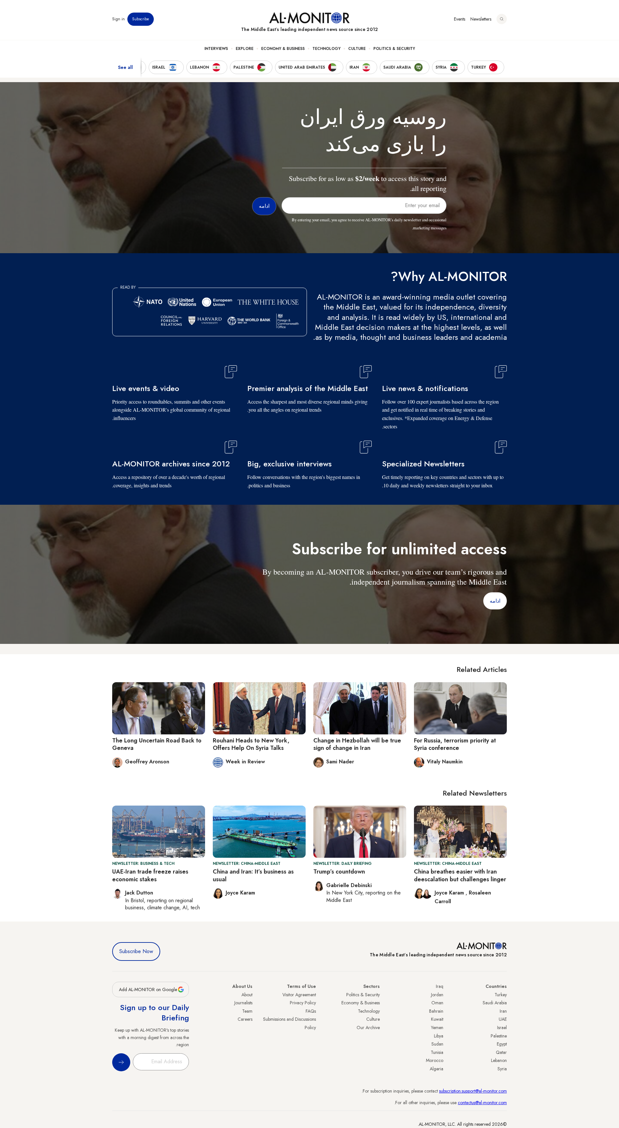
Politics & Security (394, 49)
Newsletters (480, 19)
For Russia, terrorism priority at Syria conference (455, 744)
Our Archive (368, 1027)
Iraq (439, 986)
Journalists (243, 1002)
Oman (437, 1002)
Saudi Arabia (495, 1002)
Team (247, 1011)
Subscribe (140, 19)
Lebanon (499, 1060)
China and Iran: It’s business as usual (253, 875)
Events (459, 19)
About (246, 994)
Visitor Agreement (299, 994)
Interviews (216, 49)
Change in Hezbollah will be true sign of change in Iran (357, 744)
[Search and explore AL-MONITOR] (501, 19)
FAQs (311, 1011)
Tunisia (437, 1052)
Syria (502, 1069)
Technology (326, 49)
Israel (502, 1027)
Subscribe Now (136, 951)
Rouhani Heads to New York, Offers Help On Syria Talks (251, 744)
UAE (503, 1019)
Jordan (437, 994)
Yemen (437, 1027)
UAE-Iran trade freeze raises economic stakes (150, 875)
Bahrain (436, 1011)
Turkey (501, 994)
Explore (244, 49)
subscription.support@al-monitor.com (473, 1091)
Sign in (118, 19)
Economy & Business (283, 49)
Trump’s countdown (339, 871)
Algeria (436, 1069)
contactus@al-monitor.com (482, 1102)
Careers (245, 1019)
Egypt (502, 1044)
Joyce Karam (450, 892)
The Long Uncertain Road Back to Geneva (156, 744)
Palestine (499, 1036)
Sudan (437, 1044)
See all (125, 67)
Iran (503, 1011)
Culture (357, 49)
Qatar (501, 1052)
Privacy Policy (303, 1002)
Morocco (434, 1060)
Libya (438, 1036)
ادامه (495, 601)
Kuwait (437, 1019)
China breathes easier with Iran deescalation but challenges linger (460, 875)
